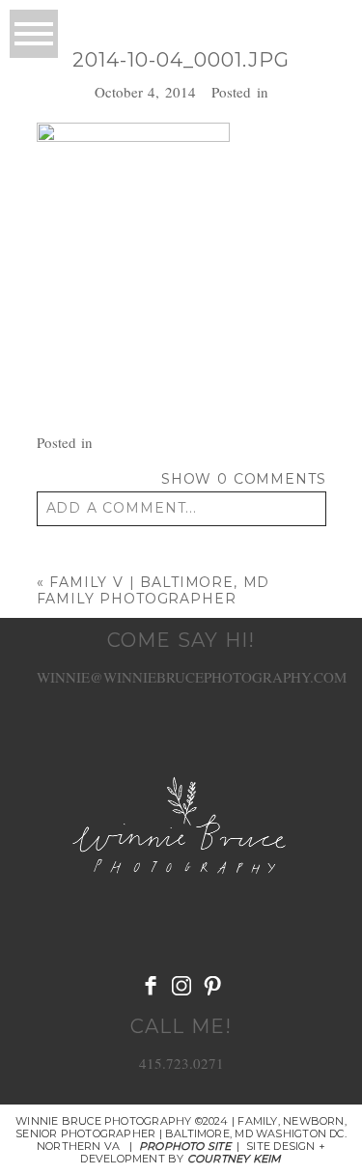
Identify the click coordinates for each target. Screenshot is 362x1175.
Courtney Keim (234, 1158)
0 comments (243, 479)
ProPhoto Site (185, 1146)
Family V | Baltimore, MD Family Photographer (153, 590)
